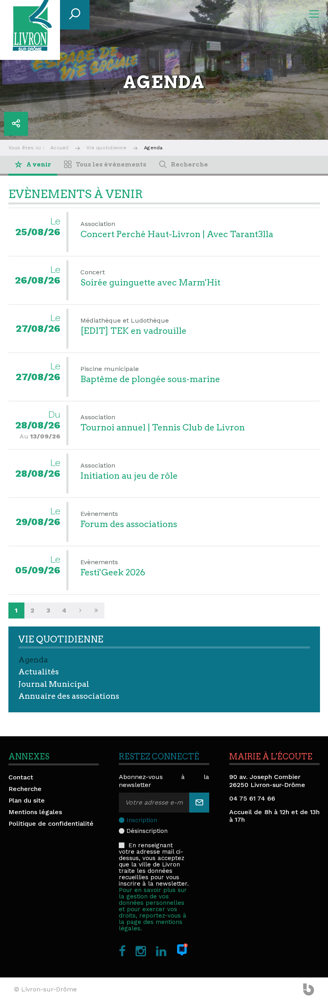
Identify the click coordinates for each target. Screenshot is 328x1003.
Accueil (59, 148)
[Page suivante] (80, 610)
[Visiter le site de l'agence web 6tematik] (308, 990)
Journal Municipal (53, 684)
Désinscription (147, 831)
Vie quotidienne (106, 148)
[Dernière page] (96, 610)
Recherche (25, 789)
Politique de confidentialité (51, 823)
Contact (20, 777)
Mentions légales (35, 812)
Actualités (38, 672)
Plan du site (26, 800)
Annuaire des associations (68, 696)
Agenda (33, 660)
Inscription (141, 820)
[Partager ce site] (16, 124)
